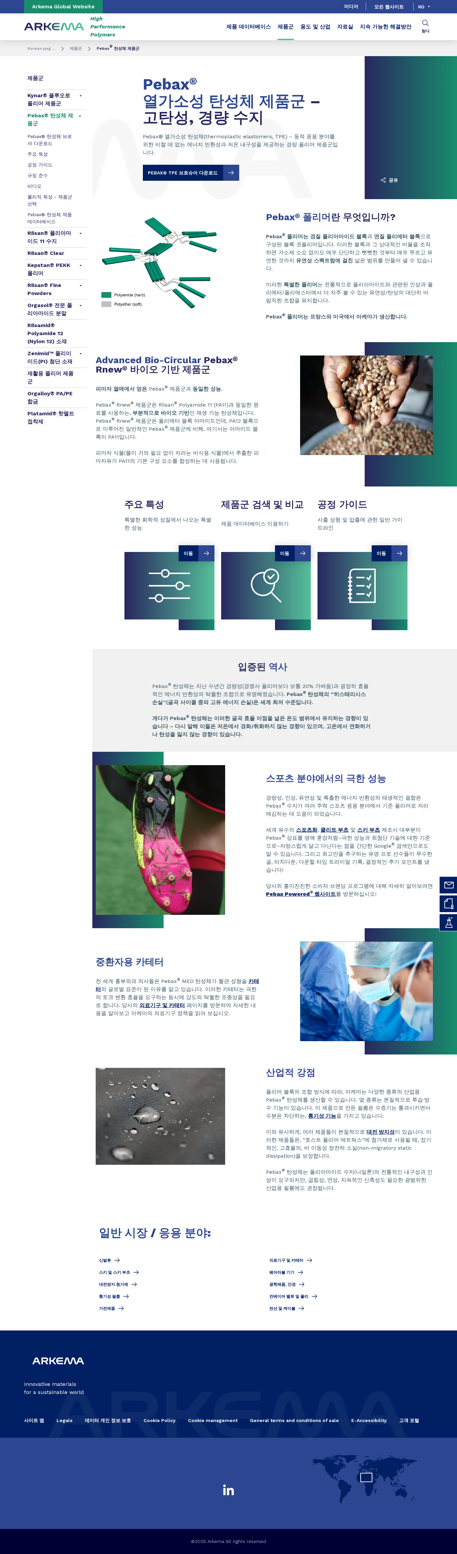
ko (421, 6)
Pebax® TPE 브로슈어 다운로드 (183, 172)
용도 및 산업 (315, 26)
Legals (65, 1420)
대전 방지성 (381, 1132)
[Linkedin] (228, 1490)
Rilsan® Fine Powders (44, 289)
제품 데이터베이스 (248, 26)
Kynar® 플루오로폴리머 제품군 (48, 99)
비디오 (34, 186)
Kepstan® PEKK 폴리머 (48, 269)
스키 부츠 (368, 830)
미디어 (351, 6)
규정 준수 (37, 175)
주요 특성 (37, 154)
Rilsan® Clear (45, 253)
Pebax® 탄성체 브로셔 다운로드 (49, 140)
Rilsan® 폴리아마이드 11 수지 (49, 237)
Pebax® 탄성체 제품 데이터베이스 (49, 218)
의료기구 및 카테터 (162, 1005)
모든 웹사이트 (389, 6)
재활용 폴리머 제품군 (50, 377)
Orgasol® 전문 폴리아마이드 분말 (49, 309)
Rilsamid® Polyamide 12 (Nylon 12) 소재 (47, 333)
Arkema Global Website (63, 6)
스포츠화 (306, 830)
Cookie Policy (160, 1420)
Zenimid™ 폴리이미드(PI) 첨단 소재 (50, 357)
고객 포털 (409, 1420)
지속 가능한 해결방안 (386, 26)
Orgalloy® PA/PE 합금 (50, 397)
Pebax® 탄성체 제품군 (50, 119)
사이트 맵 (34, 1420)
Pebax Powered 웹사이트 (301, 894)
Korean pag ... (41, 48)
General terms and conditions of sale (294, 1420)
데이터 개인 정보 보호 (108, 1420)
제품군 (286, 26)
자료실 (345, 26)
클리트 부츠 (335, 830)
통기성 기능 (322, 1116)
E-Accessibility (369, 1420)
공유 (392, 180)
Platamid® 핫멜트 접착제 (50, 417)
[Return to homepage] (54, 27)
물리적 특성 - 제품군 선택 (49, 200)
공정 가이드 (40, 164)
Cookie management (213, 1420)
